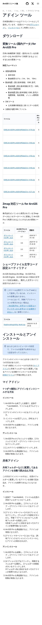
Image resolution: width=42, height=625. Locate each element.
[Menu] (38, 3)
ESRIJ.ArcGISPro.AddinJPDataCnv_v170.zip (19, 130)
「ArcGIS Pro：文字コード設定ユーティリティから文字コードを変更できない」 (21, 309)
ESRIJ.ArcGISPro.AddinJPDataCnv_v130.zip (19, 180)
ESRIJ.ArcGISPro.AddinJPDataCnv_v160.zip (19, 143)
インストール (13, 27)
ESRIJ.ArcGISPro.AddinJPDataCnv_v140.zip (19, 168)
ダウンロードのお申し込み (8, 236)
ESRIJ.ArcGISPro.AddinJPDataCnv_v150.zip (19, 156)
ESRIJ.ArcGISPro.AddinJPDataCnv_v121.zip (19, 192)
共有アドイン (8, 375)
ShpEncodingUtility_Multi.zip (14, 325)
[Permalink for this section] (25, 35)
